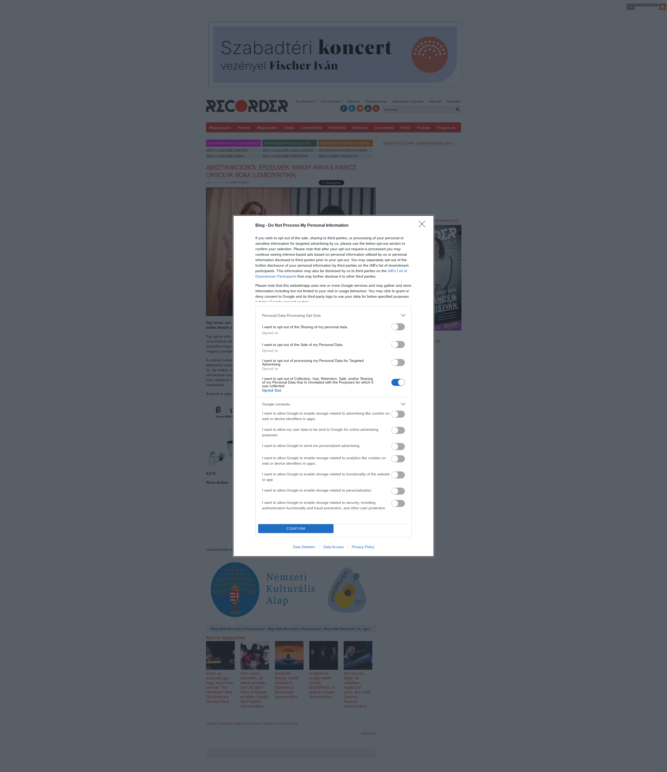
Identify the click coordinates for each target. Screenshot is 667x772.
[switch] (398, 326)
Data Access (333, 547)
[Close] (424, 226)
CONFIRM (296, 529)
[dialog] (333, 386)
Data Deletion (304, 547)
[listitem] (333, 315)
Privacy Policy (363, 547)
